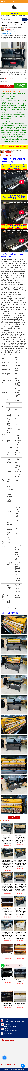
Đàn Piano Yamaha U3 (7, 980)
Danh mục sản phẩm (10, 2)
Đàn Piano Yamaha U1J (7, 956)
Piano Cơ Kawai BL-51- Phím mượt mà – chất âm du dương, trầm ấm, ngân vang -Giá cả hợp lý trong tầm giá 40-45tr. (20, 839)
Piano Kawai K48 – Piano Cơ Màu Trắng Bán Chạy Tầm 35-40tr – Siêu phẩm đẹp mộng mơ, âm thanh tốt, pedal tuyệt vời (20, 935)
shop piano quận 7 (17, 22)
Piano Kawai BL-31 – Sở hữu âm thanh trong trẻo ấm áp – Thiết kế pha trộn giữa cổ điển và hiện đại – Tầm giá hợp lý (20, 887)
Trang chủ (3, 31)
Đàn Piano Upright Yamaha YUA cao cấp (7, 1004)
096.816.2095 (7, 1035)
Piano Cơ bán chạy (11, 31)
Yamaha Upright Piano (6, 33)
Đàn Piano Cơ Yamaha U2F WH (20, 1004)
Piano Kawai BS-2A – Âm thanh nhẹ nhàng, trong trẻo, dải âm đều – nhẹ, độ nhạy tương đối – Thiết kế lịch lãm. (7, 935)
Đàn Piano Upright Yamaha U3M (20, 980)
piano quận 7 (10, 22)
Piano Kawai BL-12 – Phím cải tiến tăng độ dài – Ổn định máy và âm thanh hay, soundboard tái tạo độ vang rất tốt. (7, 911)
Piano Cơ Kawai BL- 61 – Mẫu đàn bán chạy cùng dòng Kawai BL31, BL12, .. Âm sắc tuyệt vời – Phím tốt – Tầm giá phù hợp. (7, 864)
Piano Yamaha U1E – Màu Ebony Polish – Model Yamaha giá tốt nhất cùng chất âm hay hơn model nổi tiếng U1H (20, 863)
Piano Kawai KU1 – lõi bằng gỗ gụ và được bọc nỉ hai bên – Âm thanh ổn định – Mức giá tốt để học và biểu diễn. (20, 911)
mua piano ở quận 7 (11, 24)
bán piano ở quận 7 (20, 24)
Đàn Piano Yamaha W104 (20, 956)
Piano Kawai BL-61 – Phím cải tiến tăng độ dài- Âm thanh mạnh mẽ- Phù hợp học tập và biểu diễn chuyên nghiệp (7, 887)
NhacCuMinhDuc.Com (19, 1069)
